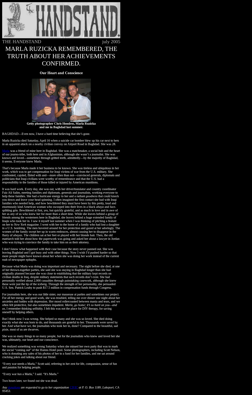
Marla (5, 150)
